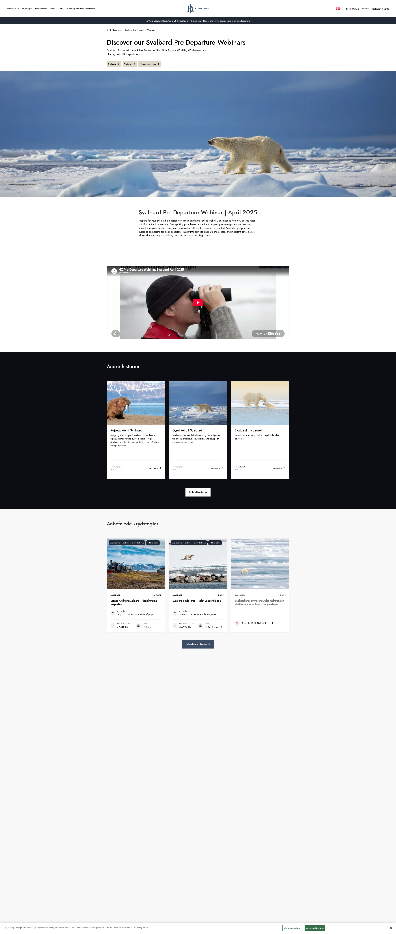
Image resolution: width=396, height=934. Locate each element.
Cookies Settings (292, 928)
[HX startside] (198, 8)
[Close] (391, 928)
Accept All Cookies (315, 928)
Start (109, 30)
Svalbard (112, 63)
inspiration (117, 30)
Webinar (128, 63)
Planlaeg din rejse (148, 63)
